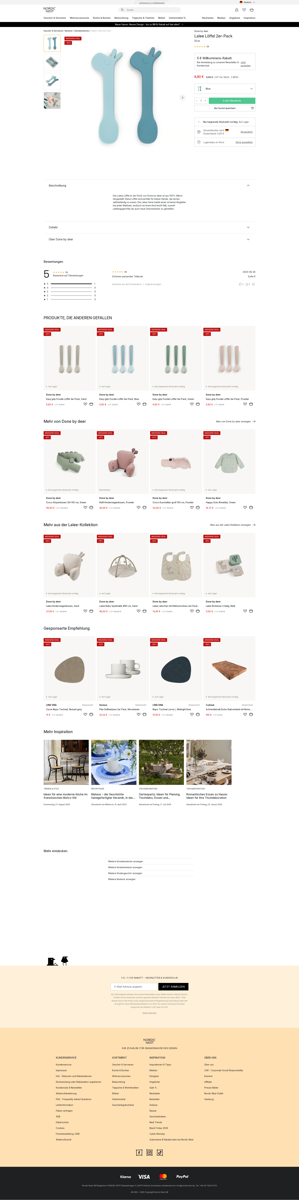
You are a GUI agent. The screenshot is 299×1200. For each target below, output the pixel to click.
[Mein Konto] (236, 10)
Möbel (161, 18)
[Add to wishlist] (85, 404)
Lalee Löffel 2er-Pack (101, 31)
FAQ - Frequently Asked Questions (73, 1099)
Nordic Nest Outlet (213, 1093)
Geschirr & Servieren (55, 18)
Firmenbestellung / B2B (68, 1134)
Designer (154, 1076)
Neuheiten (208, 18)
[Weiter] (182, 98)
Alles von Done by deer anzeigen (233, 421)
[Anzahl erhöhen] (205, 101)
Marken (221, 18)
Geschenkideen (158, 1116)
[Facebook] (139, 1152)
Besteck (69, 31)
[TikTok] (160, 1152)
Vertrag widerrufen (149, 1013)
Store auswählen (244, 142)
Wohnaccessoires (79, 18)
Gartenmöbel (118, 1099)
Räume (153, 1111)
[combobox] (247, 2)
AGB (58, 1116)
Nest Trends (156, 1122)
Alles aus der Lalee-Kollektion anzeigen (230, 525)
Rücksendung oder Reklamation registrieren (78, 1082)
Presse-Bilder (211, 1087)
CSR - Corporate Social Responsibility (223, 1070)
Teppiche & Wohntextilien (125, 1087)
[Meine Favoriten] (244, 10)
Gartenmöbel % (177, 18)
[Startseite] (49, 9)
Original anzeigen (153, 284)
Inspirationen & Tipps (160, 1064)
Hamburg (209, 1099)
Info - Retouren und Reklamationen (74, 1076)
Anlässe (153, 1105)
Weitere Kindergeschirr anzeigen (125, 873)
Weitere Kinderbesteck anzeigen (125, 867)
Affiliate (208, 1082)
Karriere (208, 1076)
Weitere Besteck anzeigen (121, 879)
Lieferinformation (64, 1105)
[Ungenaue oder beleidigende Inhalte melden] (253, 284)
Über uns (209, 1064)
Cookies (60, 1128)
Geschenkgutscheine (123, 1105)
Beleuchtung (121, 18)
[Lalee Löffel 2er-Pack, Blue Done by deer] (126, 97)
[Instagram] (149, 1152)
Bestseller (155, 1099)
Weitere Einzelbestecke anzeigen (125, 861)
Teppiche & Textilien (143, 18)
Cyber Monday (157, 1134)
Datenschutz (62, 1122)
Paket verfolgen (64, 1111)
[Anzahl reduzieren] (196, 101)
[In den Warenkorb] (91, 404)
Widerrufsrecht (63, 1139)
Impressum (61, 1070)
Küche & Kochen (102, 18)
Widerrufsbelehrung (66, 1093)
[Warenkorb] (251, 10)
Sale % (153, 1087)
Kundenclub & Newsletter (69, 1087)
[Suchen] (122, 9)
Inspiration (249, 18)
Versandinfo (246, 132)
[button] (201, 46)
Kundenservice (63, 1064)
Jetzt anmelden (246, 64)
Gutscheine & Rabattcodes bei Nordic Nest (171, 1139)
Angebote (234, 18)
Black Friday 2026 (159, 1128)
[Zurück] (71, 98)
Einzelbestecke (82, 31)
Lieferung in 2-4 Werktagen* (152, 2)
